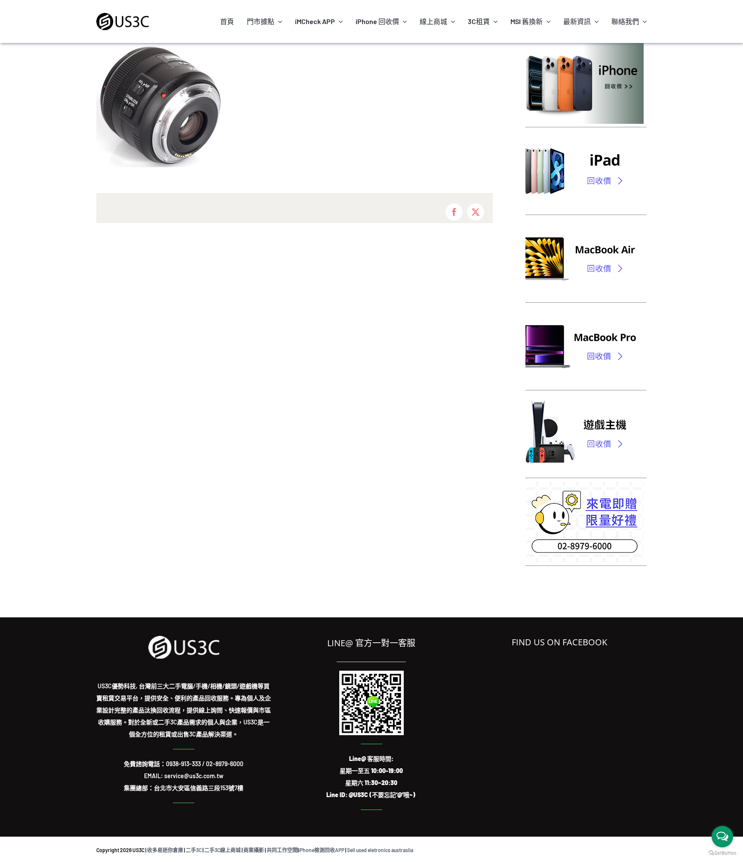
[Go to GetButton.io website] (722, 853)
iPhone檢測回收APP (321, 850)
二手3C (194, 850)
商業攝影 (253, 850)
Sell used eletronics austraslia (380, 850)
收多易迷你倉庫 (165, 850)
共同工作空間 (282, 850)
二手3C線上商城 (222, 850)
